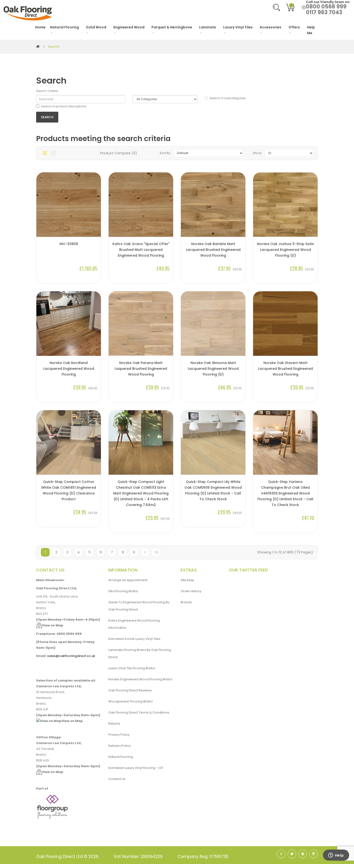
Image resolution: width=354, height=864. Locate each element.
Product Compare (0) (118, 153)
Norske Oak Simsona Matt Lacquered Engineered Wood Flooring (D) (213, 368)
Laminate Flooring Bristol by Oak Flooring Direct (139, 653)
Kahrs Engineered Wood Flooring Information (134, 624)
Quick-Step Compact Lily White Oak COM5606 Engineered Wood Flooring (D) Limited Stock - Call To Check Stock (213, 490)
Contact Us (116, 779)
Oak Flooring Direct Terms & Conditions (138, 712)
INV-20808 (68, 243)
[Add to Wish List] (95, 229)
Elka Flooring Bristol (123, 591)
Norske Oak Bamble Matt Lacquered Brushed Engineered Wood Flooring (213, 249)
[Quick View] (95, 212)
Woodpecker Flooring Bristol (130, 701)
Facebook (281, 854)
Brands (186, 602)
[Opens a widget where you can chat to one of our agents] (336, 856)
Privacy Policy (119, 734)
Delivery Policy (119, 745)
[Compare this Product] (95, 221)
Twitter (292, 854)
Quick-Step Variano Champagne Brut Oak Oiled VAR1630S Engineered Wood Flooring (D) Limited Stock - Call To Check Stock (285, 493)
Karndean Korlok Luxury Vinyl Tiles (134, 639)
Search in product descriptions (63, 106)
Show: (257, 153)
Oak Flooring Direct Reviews (130, 690)
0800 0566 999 (326, 6)
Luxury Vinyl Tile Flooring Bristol (131, 668)
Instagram (313, 854)
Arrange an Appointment (127, 580)
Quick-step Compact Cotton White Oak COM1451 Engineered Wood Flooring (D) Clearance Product (68, 490)
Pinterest (302, 854)
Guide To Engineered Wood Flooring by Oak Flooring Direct (138, 606)
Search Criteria (47, 91)
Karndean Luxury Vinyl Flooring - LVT (136, 768)
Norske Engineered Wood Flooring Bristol (140, 679)
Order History (191, 591)
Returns (114, 723)
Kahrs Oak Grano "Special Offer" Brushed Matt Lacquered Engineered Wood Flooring (141, 249)
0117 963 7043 (324, 12)
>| (156, 552)
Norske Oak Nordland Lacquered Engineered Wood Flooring (68, 368)
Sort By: (165, 153)
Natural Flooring (120, 756)
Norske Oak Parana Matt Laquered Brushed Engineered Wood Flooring (141, 368)
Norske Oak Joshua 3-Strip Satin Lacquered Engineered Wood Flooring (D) (285, 249)
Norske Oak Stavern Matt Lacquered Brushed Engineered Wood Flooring (285, 368)
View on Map (52, 625)
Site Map (187, 580)
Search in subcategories (228, 98)
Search (53, 46)
